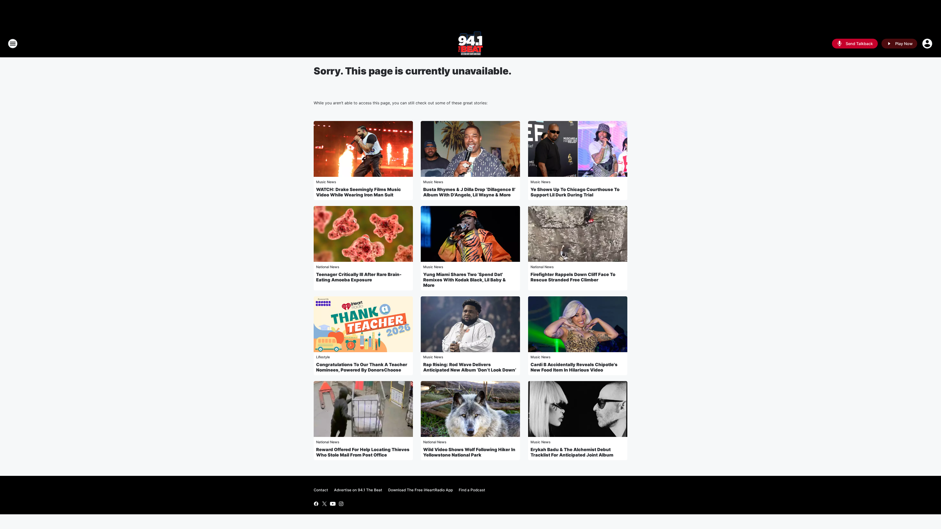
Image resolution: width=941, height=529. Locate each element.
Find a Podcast (472, 490)
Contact (321, 490)
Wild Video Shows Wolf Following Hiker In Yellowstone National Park (469, 452)
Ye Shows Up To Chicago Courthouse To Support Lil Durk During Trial (575, 192)
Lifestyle (323, 357)
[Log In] (927, 43)
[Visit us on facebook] (316, 504)
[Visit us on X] (324, 504)
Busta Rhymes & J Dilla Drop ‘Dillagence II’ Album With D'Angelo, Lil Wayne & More (469, 192)
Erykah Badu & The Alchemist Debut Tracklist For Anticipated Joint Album (572, 452)
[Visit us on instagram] (341, 504)
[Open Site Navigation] (13, 43)
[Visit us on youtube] (333, 504)
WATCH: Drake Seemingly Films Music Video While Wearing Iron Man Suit (358, 192)
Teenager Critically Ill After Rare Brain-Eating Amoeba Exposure (359, 277)
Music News (326, 182)
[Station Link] (470, 43)
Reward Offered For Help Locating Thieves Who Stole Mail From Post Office (362, 452)
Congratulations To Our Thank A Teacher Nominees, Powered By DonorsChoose (361, 367)
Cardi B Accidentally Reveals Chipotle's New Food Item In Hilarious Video (574, 367)
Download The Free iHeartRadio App (420, 490)
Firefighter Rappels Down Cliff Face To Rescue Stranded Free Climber (573, 277)
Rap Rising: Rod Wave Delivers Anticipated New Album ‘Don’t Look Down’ (469, 367)
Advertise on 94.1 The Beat (358, 490)
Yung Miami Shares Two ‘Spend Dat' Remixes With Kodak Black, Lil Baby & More (464, 280)
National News (327, 267)
